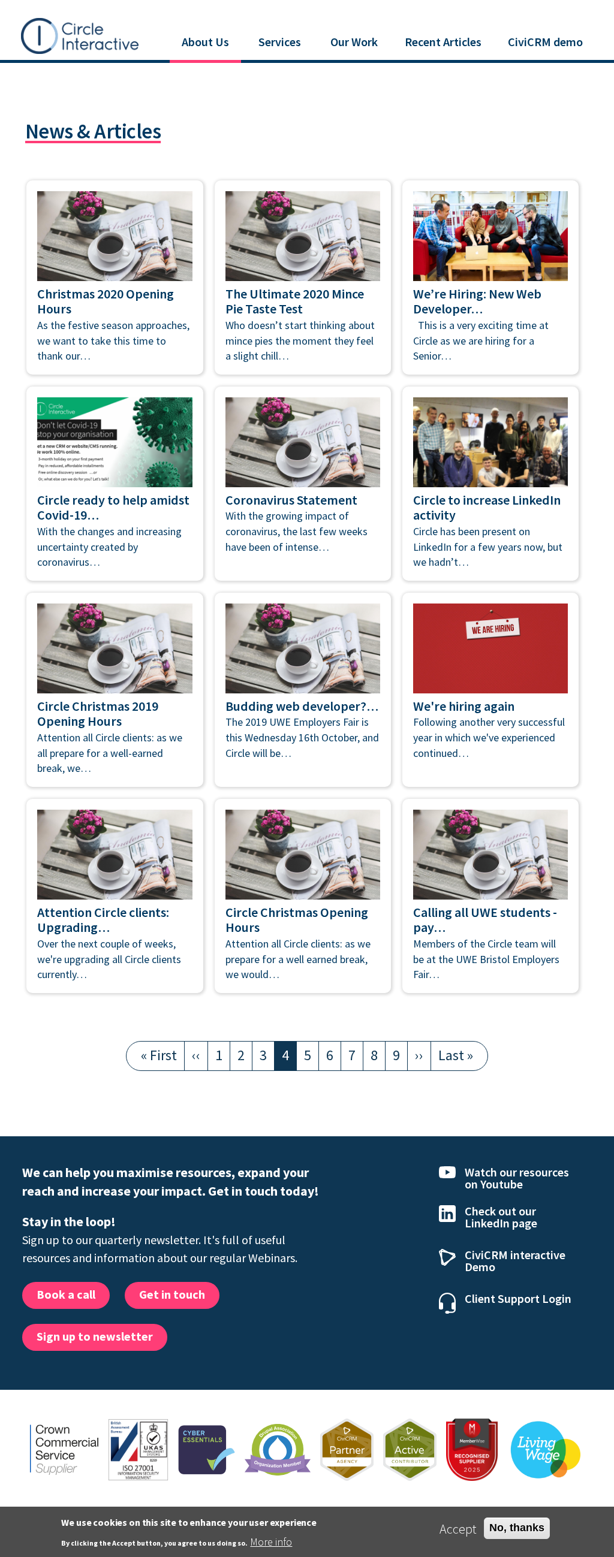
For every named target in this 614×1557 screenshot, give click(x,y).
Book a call (66, 1294)
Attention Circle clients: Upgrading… (103, 920)
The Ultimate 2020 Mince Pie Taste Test (294, 301)
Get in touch (172, 1294)
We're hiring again (463, 706)
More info (271, 1542)
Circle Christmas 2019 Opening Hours (97, 714)
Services (279, 41)
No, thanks (516, 1528)
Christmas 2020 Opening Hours (105, 301)
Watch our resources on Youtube (517, 1177)
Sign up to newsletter (95, 1336)
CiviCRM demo (545, 41)
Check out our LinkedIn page (501, 1216)
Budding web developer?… (301, 706)
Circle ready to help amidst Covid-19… (113, 507)
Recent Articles (443, 41)
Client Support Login (518, 1298)
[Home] (80, 34)
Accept (458, 1528)
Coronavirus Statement (291, 499)
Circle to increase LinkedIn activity (487, 507)
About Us (205, 41)
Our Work (354, 41)
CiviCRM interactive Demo (515, 1260)
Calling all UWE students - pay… (485, 920)
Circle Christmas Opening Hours (296, 920)
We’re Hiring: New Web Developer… (477, 301)
